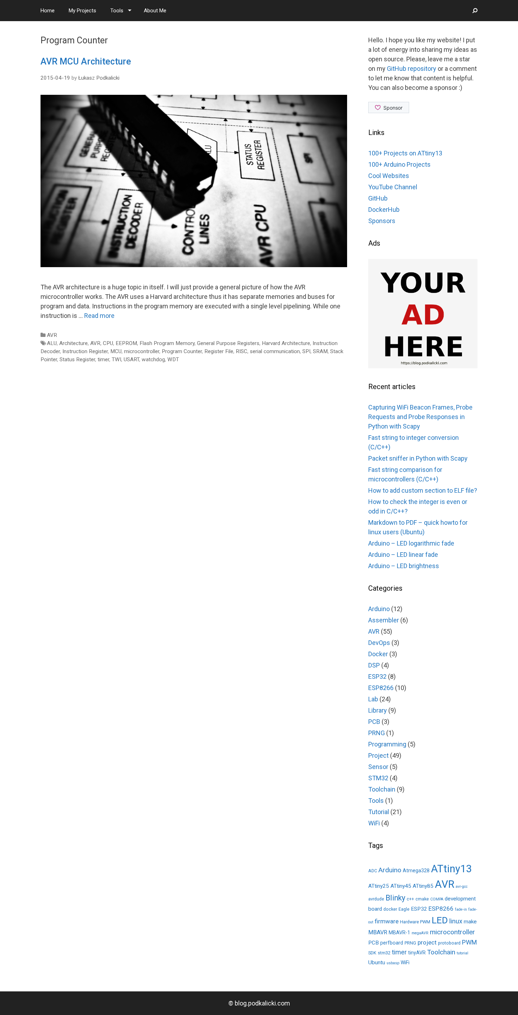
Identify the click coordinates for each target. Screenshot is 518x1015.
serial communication (275, 351)
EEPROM (126, 343)
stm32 (384, 952)
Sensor (378, 766)
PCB (374, 721)
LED (440, 920)
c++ (410, 899)
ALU (52, 343)
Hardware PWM (415, 921)
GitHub (378, 198)
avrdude (376, 899)
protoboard (449, 943)
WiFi (374, 823)
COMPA (436, 899)
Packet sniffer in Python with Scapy (418, 458)
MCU (116, 351)
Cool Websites (388, 175)
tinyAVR (417, 952)
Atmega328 (416, 870)
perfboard (391, 943)
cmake (422, 899)
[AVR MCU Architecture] (194, 265)
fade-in (461, 909)
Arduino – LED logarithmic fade (411, 543)
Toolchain (381, 789)
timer (103, 359)
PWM (469, 942)
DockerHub (384, 209)
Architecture (73, 343)
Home (48, 10)
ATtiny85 (423, 886)
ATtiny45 (400, 886)
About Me (155, 10)
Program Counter (182, 351)
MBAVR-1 (399, 932)
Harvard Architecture (286, 343)
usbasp (393, 963)
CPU (108, 343)
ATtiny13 (451, 869)
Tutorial (378, 812)
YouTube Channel (392, 187)
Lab (373, 699)
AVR (52, 335)
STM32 (378, 778)
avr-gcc (462, 886)
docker (390, 909)
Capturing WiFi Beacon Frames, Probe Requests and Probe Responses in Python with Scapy (420, 417)
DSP (374, 665)
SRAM (320, 351)
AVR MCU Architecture (86, 61)
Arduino (379, 609)
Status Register (77, 359)
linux (455, 921)
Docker (378, 654)
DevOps (379, 642)
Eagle (404, 909)
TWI (116, 359)
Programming (387, 744)
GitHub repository (411, 68)
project (427, 942)
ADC (372, 870)
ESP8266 (381, 687)
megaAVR (420, 933)
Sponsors (381, 220)
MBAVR (377, 932)
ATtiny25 (378, 886)
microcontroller (141, 351)
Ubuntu (376, 962)
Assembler (383, 620)
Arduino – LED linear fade (403, 554)
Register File (218, 351)
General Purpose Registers (228, 343)
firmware (387, 921)
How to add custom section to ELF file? (422, 490)
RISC (241, 351)
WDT (173, 359)
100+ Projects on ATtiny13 (405, 153)
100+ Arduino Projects (399, 164)
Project (378, 755)
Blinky (395, 897)
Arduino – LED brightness (403, 566)
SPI (306, 351)
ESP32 (377, 676)
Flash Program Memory (167, 343)
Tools (116, 10)
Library (377, 710)
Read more (99, 315)
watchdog (153, 359)
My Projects (82, 10)
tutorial (462, 953)
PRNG (376, 733)
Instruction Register (85, 351)
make (470, 921)
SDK (372, 952)
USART (131, 359)
